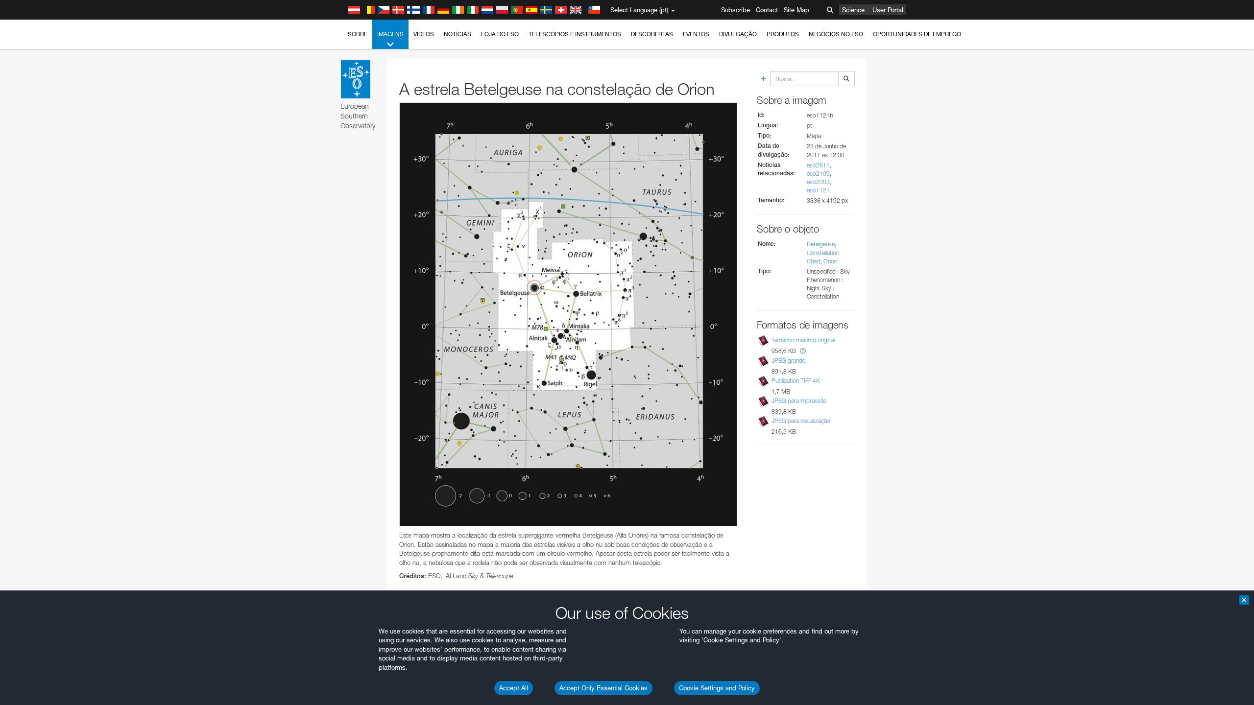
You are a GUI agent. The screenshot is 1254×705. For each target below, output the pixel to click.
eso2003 (818, 182)
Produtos (783, 34)
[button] (803, 350)
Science (853, 10)
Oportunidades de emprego (917, 34)
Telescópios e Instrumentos (575, 34)
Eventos (696, 34)
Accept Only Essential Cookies (603, 688)
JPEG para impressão (799, 400)
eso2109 (818, 173)
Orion (830, 261)
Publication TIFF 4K (796, 380)
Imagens (390, 34)
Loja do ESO (500, 34)
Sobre (357, 34)
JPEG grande (788, 360)
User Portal (887, 10)
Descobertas (652, 34)
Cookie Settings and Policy (717, 688)
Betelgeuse (821, 244)
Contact (767, 10)
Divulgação (738, 34)
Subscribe (735, 10)
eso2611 (818, 165)
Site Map (796, 10)
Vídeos (423, 34)
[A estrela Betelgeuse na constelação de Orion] (568, 314)
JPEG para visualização (801, 420)
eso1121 (818, 190)
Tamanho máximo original (803, 340)
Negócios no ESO (836, 34)
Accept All (513, 688)
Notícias (457, 34)
